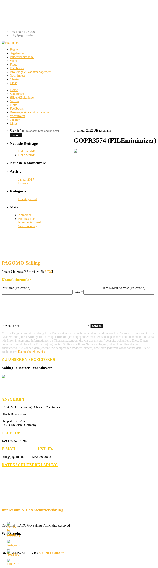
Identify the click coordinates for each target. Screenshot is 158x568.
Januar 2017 (26, 179)
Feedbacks (17, 108)
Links (13, 123)
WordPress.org (27, 226)
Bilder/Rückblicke (22, 97)
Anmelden (25, 215)
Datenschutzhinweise (31, 351)
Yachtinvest (17, 116)
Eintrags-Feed (27, 218)
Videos (14, 101)
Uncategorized (27, 199)
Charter (15, 119)
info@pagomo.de (21, 35)
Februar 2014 (27, 183)
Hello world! (26, 151)
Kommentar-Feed (29, 222)
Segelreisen (17, 93)
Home (14, 90)
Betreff (78, 292)
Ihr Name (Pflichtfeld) (16, 288)
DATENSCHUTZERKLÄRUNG (30, 465)
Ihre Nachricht (11, 325)
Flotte (13, 105)
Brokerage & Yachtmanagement (30, 112)
